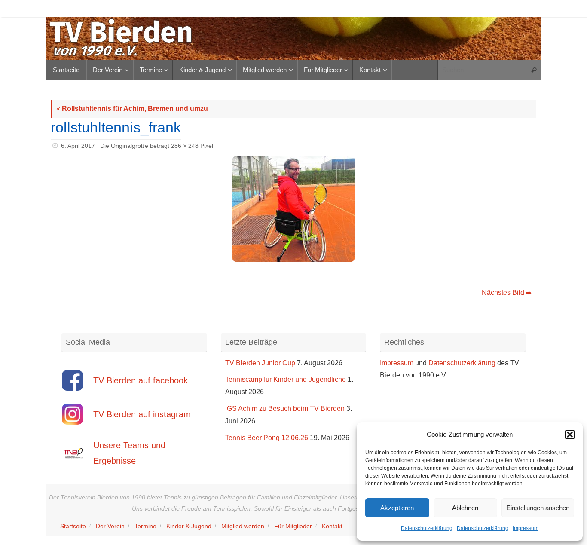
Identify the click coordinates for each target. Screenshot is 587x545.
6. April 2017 (78, 145)
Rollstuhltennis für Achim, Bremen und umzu (132, 108)
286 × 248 (185, 145)
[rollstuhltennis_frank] (293, 209)
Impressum (525, 528)
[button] (570, 434)
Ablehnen (465, 507)
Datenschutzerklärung (426, 528)
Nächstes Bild (503, 292)
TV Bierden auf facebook (140, 380)
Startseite (73, 526)
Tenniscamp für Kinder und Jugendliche (285, 379)
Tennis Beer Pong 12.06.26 (266, 437)
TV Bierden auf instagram (142, 414)
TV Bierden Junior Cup (260, 363)
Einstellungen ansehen (537, 507)
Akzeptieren (397, 507)
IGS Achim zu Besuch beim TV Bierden (285, 408)
